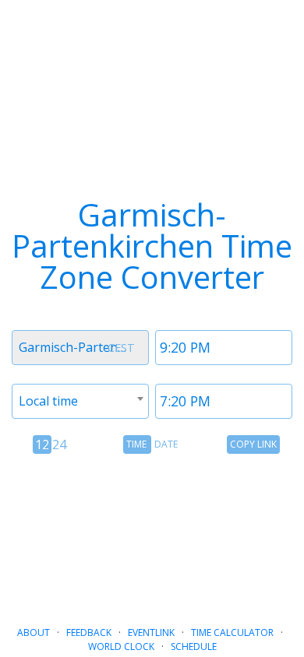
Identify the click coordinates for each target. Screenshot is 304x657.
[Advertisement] (152, 533)
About (33, 632)
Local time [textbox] (48, 400)
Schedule (194, 646)
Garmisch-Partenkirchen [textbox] (83, 347)
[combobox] (80, 347)
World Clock (121, 646)
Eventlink (151, 632)
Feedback (88, 632)
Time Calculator (232, 632)
